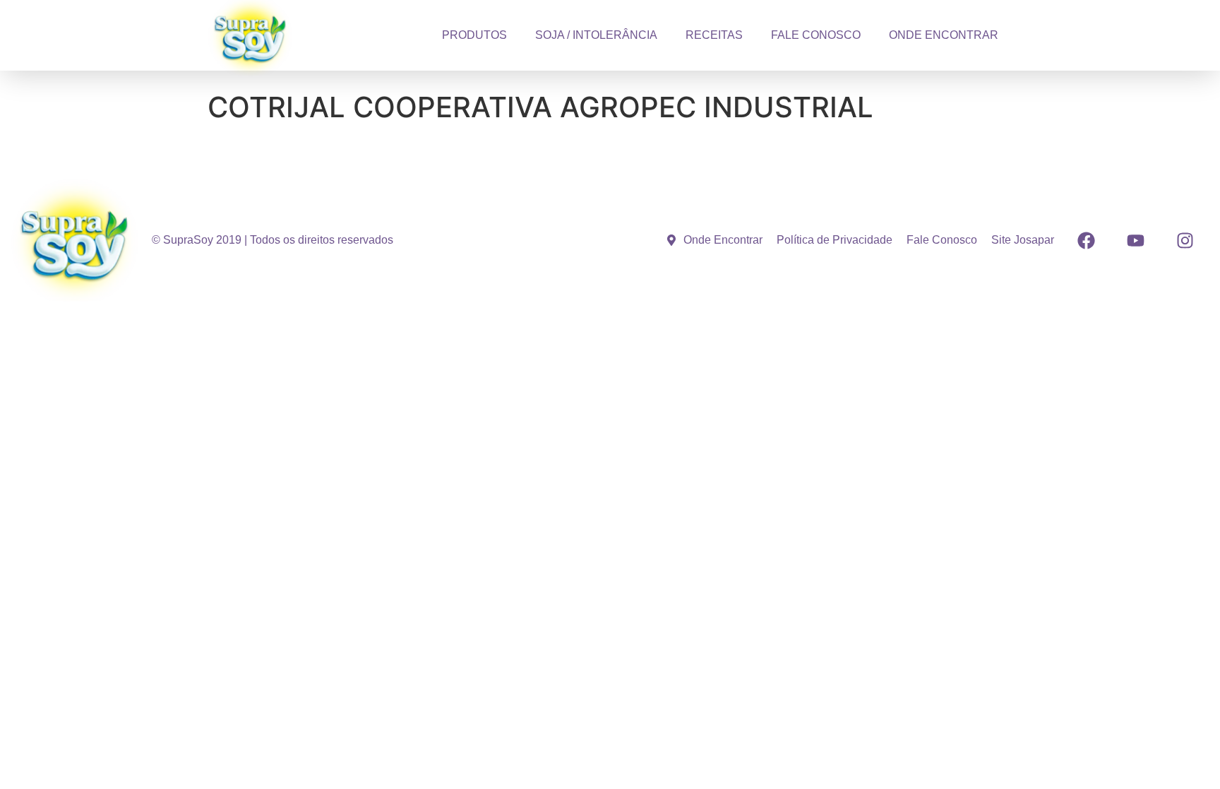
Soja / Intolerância (596, 35)
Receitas (714, 35)
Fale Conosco (816, 35)
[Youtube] (1135, 240)
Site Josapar (1022, 240)
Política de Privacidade (834, 240)
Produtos (474, 35)
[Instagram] (1184, 240)
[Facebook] (1086, 240)
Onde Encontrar (943, 35)
